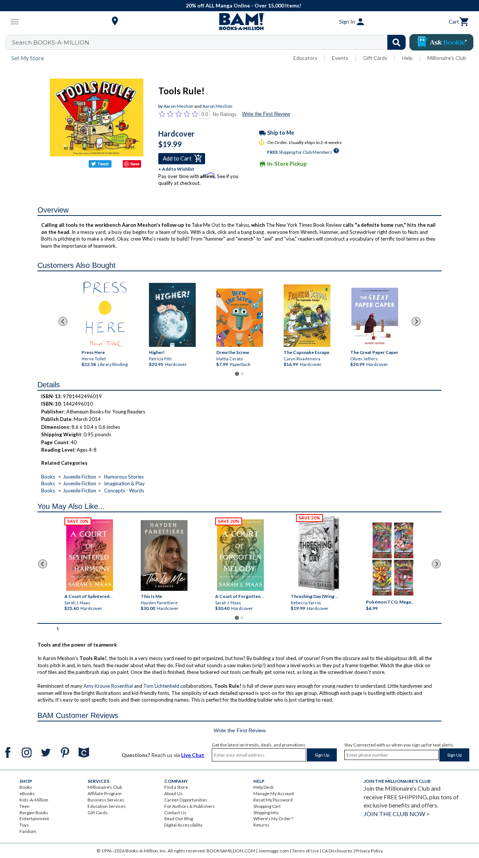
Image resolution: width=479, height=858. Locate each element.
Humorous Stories (124, 477)
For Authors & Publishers (189, 806)
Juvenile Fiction (79, 477)
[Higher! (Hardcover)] (172, 315)
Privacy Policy (369, 851)
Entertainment (34, 818)
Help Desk (263, 787)
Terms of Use (305, 851)
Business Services (106, 800)
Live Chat (192, 755)
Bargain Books (33, 812)
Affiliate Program (105, 793)
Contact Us (175, 812)
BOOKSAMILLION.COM (231, 851)
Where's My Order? (273, 818)
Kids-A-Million (33, 800)
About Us (173, 793)
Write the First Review (266, 114)
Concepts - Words (124, 491)
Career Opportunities (185, 800)
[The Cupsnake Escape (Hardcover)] (306, 315)
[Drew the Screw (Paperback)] (239, 317)
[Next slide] (416, 321)
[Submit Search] (396, 42)
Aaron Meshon (178, 106)
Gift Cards (375, 58)
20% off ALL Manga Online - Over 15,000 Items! (243, 5)
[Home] (239, 21)
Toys (24, 825)
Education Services (107, 806)
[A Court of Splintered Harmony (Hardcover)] (89, 555)
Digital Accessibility (183, 825)
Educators (305, 58)
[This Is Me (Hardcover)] (164, 555)
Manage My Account (273, 793)
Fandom (27, 831)
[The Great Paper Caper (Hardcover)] (374, 317)
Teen (24, 806)
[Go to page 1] (237, 374)
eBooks (27, 793)
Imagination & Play (124, 483)
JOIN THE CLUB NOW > (397, 813)
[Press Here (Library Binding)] (104, 314)
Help (407, 58)
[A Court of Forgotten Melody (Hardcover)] (240, 555)
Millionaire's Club (446, 58)
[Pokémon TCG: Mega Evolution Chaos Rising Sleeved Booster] (393, 559)
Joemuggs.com (273, 851)
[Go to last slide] (62, 321)
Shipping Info (265, 812)
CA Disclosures (337, 851)
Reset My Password (273, 800)
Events (340, 58)
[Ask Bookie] (441, 42)
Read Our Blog (178, 818)
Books (48, 477)
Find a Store (176, 787)
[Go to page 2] (242, 373)
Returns (261, 825)
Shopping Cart (267, 806)
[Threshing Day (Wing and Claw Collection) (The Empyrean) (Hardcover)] (318, 553)
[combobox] (210, 42)
